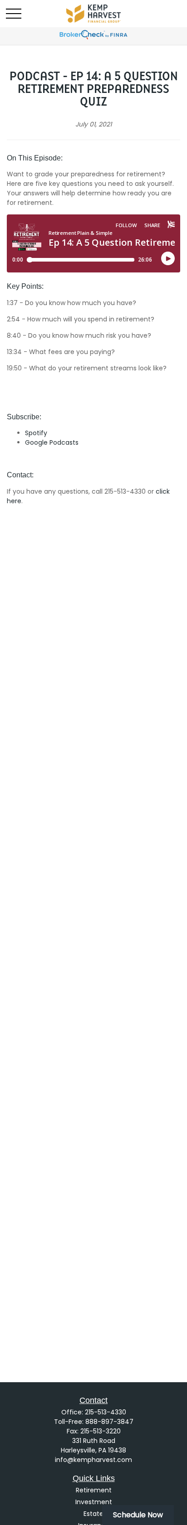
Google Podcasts (52, 442)
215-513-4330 (105, 1412)
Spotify (36, 432)
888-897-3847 (109, 1421)
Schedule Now (138, 1515)
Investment (93, 1501)
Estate (93, 1513)
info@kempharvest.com (93, 1459)
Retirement (94, 1490)
